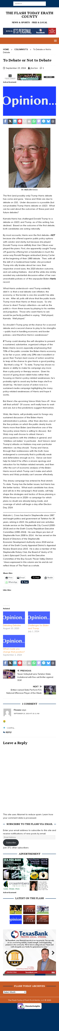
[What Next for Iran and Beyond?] (16, 919)
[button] (54, 40)
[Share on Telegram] (43, 121)
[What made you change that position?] (14, 641)
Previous (7, 953)
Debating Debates (12, 625)
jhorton (34, 68)
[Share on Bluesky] (48, 121)
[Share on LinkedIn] (15, 121)
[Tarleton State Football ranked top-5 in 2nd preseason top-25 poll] (43, 909)
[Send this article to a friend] (24, 121)
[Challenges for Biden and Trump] (39, 617)
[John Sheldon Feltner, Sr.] (29, 909)
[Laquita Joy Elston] (29, 919)
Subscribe (11, 842)
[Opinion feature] (29, 114)
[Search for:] (29, 3)
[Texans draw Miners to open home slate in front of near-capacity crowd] (16, 909)
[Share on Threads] (53, 121)
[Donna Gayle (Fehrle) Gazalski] (43, 919)
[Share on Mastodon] (38, 121)
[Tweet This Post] (10, 121)
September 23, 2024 (16, 68)
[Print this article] (29, 121)
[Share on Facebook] (5, 121)
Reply (9, 732)
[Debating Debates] (14, 617)
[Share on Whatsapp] (34, 121)
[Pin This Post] (19, 121)
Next (52, 953)
